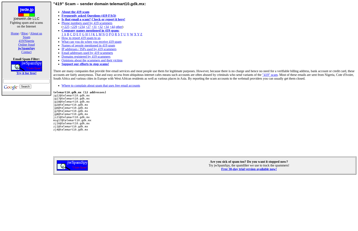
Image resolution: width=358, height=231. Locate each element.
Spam (26, 37)
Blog (24, 33)
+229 (73, 27)
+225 (66, 27)
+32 (100, 27)
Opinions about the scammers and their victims (92, 60)
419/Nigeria (26, 41)
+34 (106, 27)
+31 (94, 27)
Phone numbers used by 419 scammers (87, 23)
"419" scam (270, 75)
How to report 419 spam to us (81, 38)
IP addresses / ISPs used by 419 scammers (89, 49)
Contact (26, 52)
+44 (112, 27)
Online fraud (26, 44)
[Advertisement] (26, 161)
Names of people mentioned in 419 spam (88, 45)
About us (36, 33)
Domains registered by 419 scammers (86, 56)
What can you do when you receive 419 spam (91, 41)
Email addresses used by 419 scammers (87, 53)
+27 (88, 27)
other (119, 27)
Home (15, 33)
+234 (81, 27)
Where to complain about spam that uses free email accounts (101, 85)
